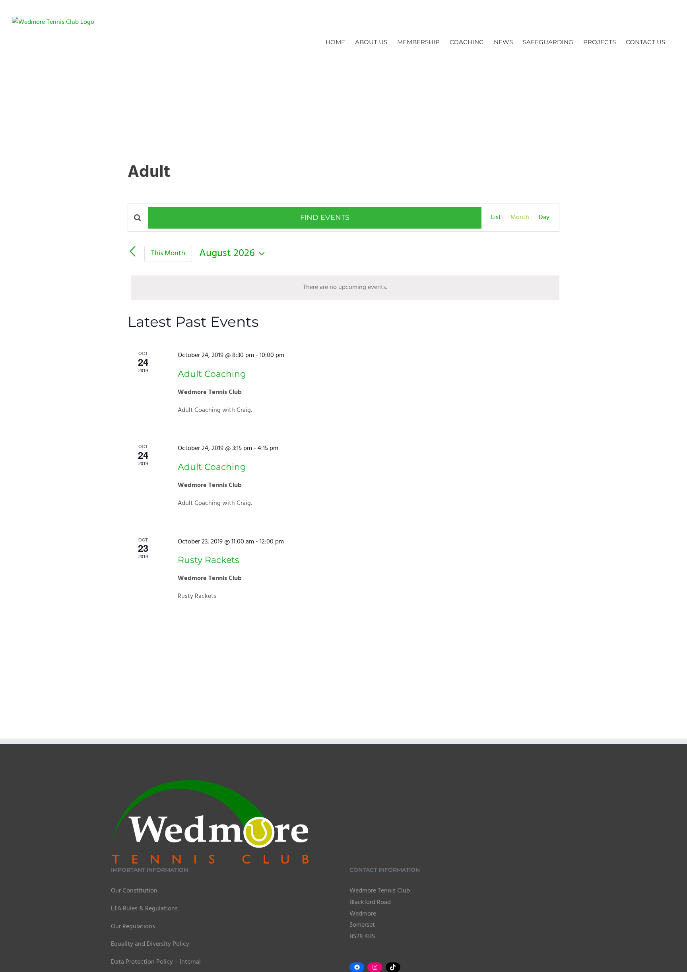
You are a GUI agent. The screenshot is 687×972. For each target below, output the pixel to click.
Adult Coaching (212, 374)
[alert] (345, 287)
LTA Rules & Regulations (144, 909)
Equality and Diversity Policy (150, 944)
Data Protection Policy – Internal (156, 962)
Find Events (324, 217)
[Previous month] (132, 251)
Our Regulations (133, 927)
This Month (168, 253)
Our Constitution (134, 891)
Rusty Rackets (208, 560)
